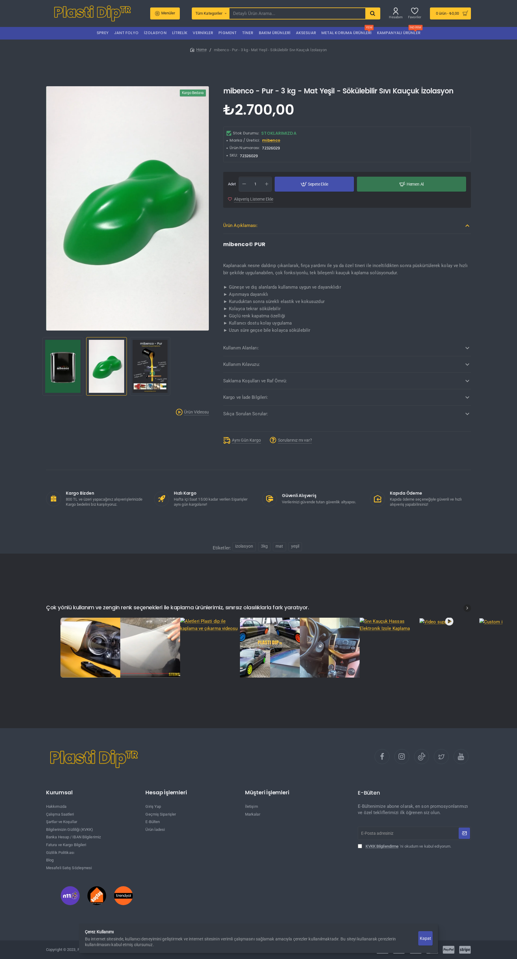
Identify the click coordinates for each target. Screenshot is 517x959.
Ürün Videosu (196, 412)
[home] (198, 49)
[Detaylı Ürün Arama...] (372, 13)
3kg (264, 546)
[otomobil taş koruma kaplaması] (150, 648)
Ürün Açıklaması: (240, 225)
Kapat (425, 938)
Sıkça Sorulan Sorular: (245, 413)
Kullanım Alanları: (241, 348)
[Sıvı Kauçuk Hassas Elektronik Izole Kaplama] (389, 625)
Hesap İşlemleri (166, 793)
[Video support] (449, 621)
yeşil (295, 546)
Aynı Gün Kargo (246, 440)
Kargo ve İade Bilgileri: (245, 397)
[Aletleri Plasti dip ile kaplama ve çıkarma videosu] (210, 625)
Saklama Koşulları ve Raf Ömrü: (255, 381)
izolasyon (244, 546)
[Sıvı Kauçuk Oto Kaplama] (270, 648)
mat (279, 546)
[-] (244, 184)
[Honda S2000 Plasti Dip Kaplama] (90, 648)
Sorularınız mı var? (295, 440)
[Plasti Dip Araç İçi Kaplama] (330, 648)
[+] (266, 184)
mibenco (271, 140)
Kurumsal (59, 793)
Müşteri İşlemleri (267, 793)
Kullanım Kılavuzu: (241, 364)
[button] (43, 366)
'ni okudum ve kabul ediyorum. (408, 846)
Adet (232, 184)
